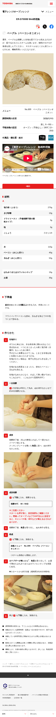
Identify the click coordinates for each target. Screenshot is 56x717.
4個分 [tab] (28, 186)
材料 (3, 714)
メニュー (49, 11)
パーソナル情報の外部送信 (40, 695)
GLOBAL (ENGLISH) (8, 705)
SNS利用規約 (6, 698)
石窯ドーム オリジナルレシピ (40, 664)
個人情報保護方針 (23, 695)
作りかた (33, 714)
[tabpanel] (28, 238)
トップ (4, 664)
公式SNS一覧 (18, 698)
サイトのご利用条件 (8, 695)
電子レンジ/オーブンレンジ (19, 664)
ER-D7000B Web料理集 (10, 666)
